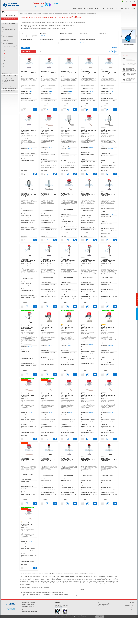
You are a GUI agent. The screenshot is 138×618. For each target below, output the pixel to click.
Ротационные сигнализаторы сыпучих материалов (10, 42)
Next (136, 36)
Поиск (134, 4)
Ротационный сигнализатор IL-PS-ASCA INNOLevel (48, 195)
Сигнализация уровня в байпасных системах (131, 74)
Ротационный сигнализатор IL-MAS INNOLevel (87, 327)
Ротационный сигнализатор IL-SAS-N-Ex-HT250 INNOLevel (69, 460)
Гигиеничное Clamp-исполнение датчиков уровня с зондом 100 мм (131, 69)
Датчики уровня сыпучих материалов (8, 81)
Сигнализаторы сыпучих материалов (8, 32)
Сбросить (115, 47)
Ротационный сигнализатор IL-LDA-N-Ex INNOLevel (68, 73)
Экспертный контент (136, 313)
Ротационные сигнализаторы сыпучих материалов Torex (11, 48)
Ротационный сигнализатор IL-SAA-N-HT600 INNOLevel (108, 260)
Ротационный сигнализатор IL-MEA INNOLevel (67, 327)
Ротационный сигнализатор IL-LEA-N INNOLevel (47, 395)
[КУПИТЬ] (55, 109)
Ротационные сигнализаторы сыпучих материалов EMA (11, 45)
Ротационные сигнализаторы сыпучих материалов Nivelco (11, 51)
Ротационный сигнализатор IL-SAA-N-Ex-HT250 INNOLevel (49, 460)
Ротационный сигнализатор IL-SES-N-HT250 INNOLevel (108, 195)
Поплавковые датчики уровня (9, 83)
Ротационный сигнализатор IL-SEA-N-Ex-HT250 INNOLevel (109, 460)
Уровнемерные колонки (8, 71)
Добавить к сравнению (27, 88)
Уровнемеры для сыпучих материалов (8, 26)
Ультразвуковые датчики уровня (8, 91)
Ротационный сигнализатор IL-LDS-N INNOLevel (47, 130)
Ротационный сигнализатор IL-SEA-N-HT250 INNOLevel (48, 260)
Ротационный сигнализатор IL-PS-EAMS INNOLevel (68, 130)
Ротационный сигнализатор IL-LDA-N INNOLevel (67, 395)
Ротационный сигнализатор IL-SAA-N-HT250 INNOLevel (28, 327)
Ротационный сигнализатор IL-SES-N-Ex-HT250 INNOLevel (89, 460)
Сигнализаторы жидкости (8, 29)
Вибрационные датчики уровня (10, 86)
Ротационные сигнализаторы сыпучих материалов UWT (11, 58)
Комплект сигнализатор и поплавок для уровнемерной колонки (131, 59)
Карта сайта (127, 605)
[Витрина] (109, 51)
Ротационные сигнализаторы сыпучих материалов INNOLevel (11, 55)
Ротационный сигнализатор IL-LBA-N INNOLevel (108, 395)
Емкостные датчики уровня (9, 88)
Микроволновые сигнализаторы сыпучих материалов (9, 39)
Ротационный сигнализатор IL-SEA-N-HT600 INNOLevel (28, 260)
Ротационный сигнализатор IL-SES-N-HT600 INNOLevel (88, 195)
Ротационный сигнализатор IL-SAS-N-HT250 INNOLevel (88, 260)
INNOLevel (43, 35)
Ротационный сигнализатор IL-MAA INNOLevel (107, 327)
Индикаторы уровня (7, 73)
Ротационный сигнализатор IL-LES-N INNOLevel (27, 395)
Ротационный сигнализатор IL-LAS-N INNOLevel (27, 460)
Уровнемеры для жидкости (8, 23)
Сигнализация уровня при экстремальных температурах (130, 79)
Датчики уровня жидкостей (8, 78)
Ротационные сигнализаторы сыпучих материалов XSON (11, 61)
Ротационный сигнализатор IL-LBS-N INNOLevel (88, 395)
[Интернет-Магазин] (122, 1)
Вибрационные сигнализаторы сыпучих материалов (10, 64)
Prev (121, 36)
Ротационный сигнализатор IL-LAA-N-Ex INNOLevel (88, 73)
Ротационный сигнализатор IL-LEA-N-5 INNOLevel (88, 130)
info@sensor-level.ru (59, 607)
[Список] (112, 51)
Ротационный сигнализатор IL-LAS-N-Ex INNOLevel (28, 130)
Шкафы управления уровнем (9, 75)
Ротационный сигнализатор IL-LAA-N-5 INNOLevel (68, 195)
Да (80, 42)
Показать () (25, 47)
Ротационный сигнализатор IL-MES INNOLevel (47, 327)
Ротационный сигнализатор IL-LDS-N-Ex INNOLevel (28, 73)
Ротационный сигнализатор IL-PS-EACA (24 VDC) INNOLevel (28, 195)
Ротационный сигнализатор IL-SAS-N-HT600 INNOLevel (68, 260)
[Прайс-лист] (115, 51)
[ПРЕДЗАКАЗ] (35, 109)
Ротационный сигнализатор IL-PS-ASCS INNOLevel (108, 130)
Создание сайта (129, 607)
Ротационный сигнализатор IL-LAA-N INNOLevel (27, 524)
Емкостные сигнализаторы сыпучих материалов (9, 35)
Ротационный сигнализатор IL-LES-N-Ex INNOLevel (48, 73)
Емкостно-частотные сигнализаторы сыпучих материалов (9, 68)
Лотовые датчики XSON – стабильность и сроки (131, 64)
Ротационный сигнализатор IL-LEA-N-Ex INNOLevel (108, 73)
